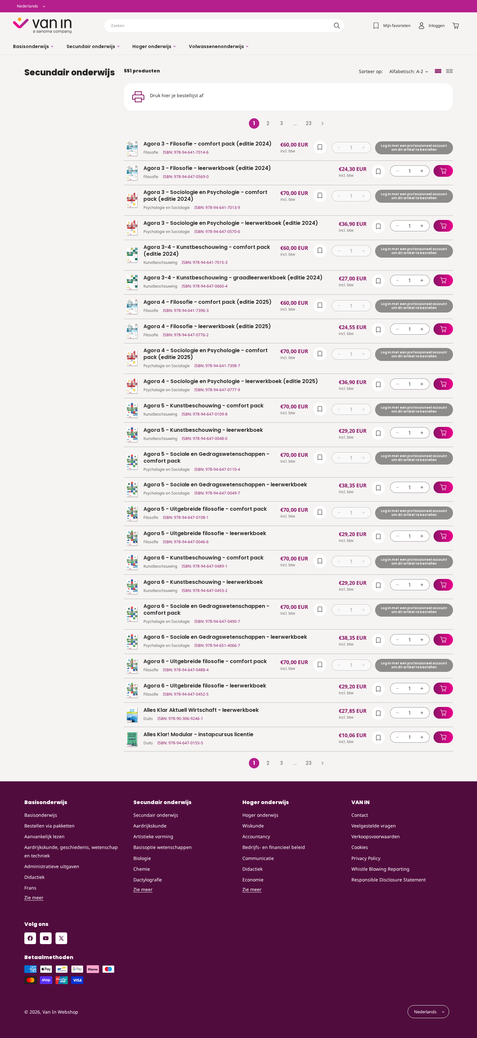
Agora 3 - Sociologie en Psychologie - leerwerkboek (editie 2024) (230, 223)
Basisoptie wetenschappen (162, 847)
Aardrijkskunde (149, 826)
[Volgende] (322, 123)
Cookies (359, 847)
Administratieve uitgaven (51, 866)
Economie (252, 880)
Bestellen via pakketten (49, 826)
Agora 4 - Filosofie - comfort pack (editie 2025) (207, 302)
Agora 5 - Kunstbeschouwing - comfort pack (203, 406)
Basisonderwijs (40, 815)
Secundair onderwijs (155, 815)
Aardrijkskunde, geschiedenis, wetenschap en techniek (71, 851)
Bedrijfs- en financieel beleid (273, 847)
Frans (30, 888)
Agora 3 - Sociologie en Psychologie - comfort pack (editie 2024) (205, 196)
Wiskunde (253, 826)
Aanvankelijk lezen (44, 836)
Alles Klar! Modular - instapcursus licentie (198, 734)
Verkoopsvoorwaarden (375, 836)
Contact (359, 815)
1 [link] (254, 123)
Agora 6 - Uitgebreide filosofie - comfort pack (205, 661)
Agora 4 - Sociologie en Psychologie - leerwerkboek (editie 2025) (230, 381)
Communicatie (258, 858)
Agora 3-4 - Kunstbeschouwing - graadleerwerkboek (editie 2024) (233, 278)
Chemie (141, 868)
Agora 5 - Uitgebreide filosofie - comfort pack (205, 509)
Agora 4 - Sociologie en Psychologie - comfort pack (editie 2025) (205, 354)
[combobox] (224, 25)
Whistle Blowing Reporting (380, 868)
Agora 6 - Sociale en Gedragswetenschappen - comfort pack (206, 610)
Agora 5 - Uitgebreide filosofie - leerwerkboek (204, 533)
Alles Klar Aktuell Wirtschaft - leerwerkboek (201, 710)
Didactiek (34, 877)
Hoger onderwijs (260, 815)
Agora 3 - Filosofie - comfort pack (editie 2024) (207, 144)
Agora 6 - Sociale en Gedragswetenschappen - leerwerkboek (225, 637)
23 (309, 123)
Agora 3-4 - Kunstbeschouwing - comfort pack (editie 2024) (206, 251)
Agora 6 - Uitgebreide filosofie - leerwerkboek (204, 686)
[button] (33, 46)
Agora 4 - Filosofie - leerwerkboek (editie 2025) (207, 326)
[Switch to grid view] (449, 71)
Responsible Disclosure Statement (388, 880)
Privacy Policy (365, 858)
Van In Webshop (60, 1012)
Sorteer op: (371, 71)
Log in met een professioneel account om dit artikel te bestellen (414, 147)
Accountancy (256, 836)
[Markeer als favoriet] (319, 147)
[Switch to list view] (438, 71)
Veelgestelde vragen (373, 826)
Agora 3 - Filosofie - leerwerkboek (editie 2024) (207, 168)
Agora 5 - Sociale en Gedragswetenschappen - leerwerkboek (225, 484)
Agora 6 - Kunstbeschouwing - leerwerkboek (203, 582)
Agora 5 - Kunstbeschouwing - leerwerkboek (203, 430)
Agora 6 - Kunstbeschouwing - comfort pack (203, 558)
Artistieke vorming (153, 836)
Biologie (142, 858)
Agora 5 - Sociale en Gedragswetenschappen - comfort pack (206, 458)
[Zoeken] (337, 25)
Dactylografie (147, 880)
